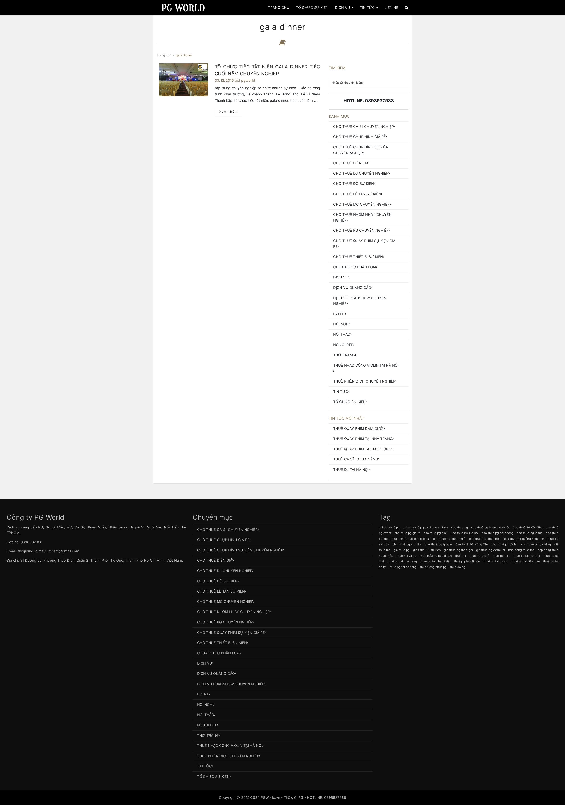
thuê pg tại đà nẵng (403, 567)
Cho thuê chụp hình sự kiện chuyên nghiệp (361, 150)
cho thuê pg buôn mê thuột (490, 527)
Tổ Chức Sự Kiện (312, 7)
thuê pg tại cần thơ (527, 555)
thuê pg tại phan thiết (435, 561)
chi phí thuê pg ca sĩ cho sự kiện (425, 527)
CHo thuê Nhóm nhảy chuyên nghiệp (362, 217)
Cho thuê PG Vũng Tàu (471, 544)
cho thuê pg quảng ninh (521, 538)
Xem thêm (228, 111)
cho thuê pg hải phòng (497, 533)
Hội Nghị (341, 324)
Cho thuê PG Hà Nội (464, 533)
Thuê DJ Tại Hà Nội (351, 469)
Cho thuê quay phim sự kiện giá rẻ (364, 244)
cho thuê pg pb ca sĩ (415, 538)
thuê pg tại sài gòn (467, 561)
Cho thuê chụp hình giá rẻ (359, 136)
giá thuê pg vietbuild (490, 550)
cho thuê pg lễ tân (529, 533)
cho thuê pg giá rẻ (407, 533)
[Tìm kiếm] (407, 7)
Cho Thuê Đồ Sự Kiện (353, 183)
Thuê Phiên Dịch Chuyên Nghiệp (364, 381)
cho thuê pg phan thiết (449, 538)
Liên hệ (391, 7)
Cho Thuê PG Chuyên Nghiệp (361, 230)
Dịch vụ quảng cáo (352, 287)
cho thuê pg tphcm (438, 544)
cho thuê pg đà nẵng (536, 544)
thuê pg (460, 555)
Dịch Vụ (343, 7)
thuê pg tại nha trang (402, 561)
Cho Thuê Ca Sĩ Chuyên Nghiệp (363, 126)
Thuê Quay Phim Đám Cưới (358, 428)
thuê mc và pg (406, 555)
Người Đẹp (343, 345)
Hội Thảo (341, 334)
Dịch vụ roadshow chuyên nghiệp (359, 301)
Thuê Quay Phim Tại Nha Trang (362, 438)
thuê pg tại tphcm (496, 561)
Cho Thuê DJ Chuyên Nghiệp (360, 173)
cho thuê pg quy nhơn (485, 538)
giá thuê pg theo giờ (458, 550)
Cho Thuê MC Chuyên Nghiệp (361, 204)
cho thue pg (459, 527)
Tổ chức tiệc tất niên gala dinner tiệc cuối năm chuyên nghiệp (267, 70)
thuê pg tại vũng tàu (526, 561)
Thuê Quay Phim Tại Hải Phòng (362, 449)
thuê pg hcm (501, 555)
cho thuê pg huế (435, 533)
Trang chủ (278, 7)
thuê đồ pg (457, 567)
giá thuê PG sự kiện (427, 550)
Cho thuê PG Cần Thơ (528, 527)
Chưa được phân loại (354, 267)
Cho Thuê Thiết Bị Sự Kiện (358, 256)
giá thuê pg (402, 550)
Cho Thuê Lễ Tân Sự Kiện (357, 194)
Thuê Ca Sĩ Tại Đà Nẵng (355, 459)
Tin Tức (368, 7)
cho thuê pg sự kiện (407, 544)
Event (339, 314)
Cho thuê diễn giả (351, 163)
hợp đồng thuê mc (521, 550)
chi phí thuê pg (389, 527)
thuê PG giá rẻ (479, 555)
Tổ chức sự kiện (349, 402)
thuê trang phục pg (433, 567)
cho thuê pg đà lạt (505, 544)
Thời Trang (344, 355)
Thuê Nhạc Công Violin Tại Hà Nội (365, 365)
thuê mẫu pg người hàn (436, 555)
